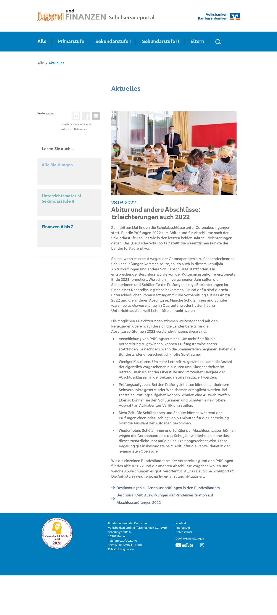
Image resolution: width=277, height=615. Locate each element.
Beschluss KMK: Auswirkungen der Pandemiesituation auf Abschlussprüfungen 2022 (165, 499)
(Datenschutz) (81, 129)
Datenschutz (184, 532)
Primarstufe (71, 41)
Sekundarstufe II (160, 41)
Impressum (183, 528)
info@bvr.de (126, 549)
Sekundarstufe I (113, 41)
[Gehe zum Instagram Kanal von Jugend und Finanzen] (202, 545)
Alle (41, 41)
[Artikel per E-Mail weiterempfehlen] (95, 116)
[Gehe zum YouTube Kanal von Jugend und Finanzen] (184, 545)
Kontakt (181, 523)
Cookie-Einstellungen (190, 538)
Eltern (197, 41)
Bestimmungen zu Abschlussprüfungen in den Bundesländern (168, 487)
